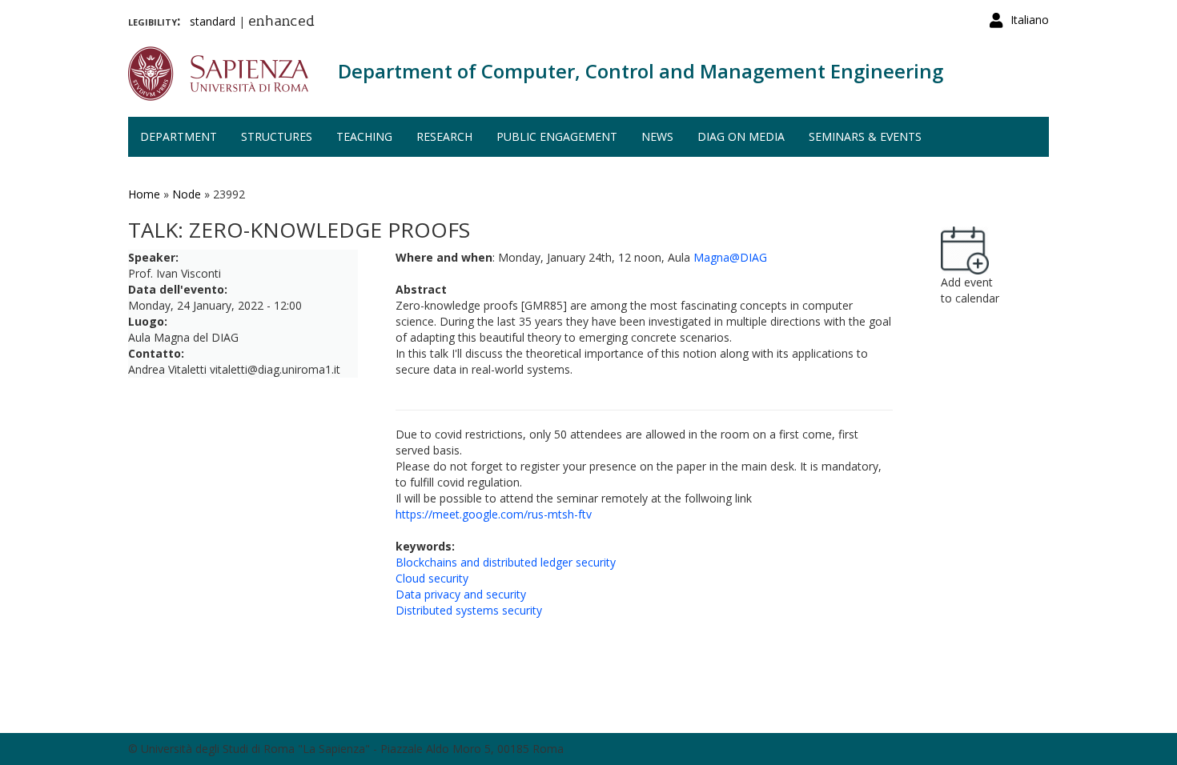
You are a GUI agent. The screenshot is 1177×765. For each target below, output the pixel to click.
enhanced (281, 22)
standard (212, 21)
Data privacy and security (461, 594)
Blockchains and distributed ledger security (506, 562)
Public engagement (556, 136)
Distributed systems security (469, 610)
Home (144, 194)
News (657, 136)
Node (186, 194)
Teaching (364, 136)
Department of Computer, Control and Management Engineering (640, 71)
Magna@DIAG (730, 257)
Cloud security (432, 578)
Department (178, 136)
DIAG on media (741, 136)
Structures (276, 136)
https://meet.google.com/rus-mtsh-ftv (494, 514)
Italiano (1029, 19)
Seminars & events (865, 136)
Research (444, 136)
